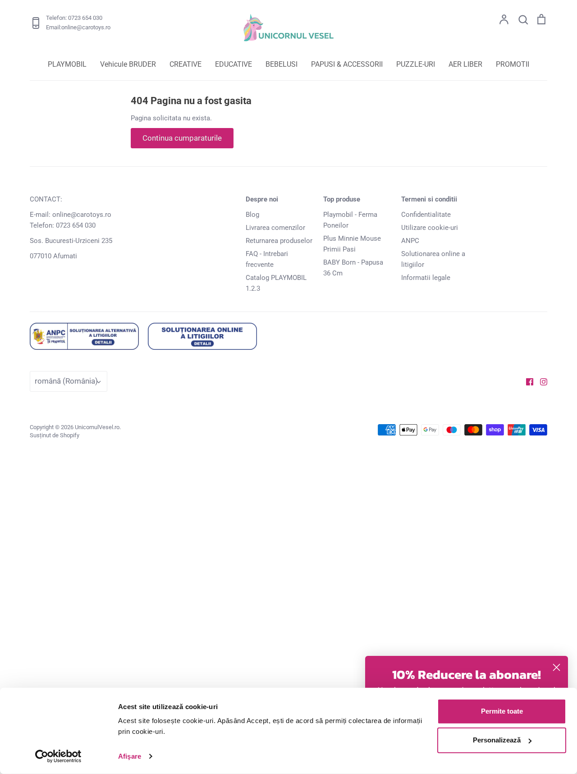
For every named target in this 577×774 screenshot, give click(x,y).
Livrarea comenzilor (275, 228)
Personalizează (497, 740)
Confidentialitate (426, 215)
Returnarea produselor (279, 241)
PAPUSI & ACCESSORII (347, 64)
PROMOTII (512, 64)
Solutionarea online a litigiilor (433, 259)
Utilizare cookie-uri (429, 228)
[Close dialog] (556, 667)
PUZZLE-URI (415, 64)
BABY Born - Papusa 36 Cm (353, 267)
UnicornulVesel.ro (97, 427)
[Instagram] (540, 381)
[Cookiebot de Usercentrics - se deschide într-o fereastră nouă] (58, 756)
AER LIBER (465, 64)
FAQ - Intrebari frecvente (267, 259)
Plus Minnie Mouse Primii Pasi (352, 243)
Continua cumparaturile (182, 137)
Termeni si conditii (429, 199)
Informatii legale (425, 278)
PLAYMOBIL (67, 64)
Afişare (129, 756)
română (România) (66, 380)
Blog (252, 215)
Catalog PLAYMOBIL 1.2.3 (276, 283)
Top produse (341, 199)
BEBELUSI (282, 64)
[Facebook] (526, 381)
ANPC (410, 241)
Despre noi (262, 199)
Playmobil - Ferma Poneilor (350, 220)
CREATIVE (185, 64)
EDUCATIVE (233, 64)
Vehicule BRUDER (128, 64)
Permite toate (502, 711)
